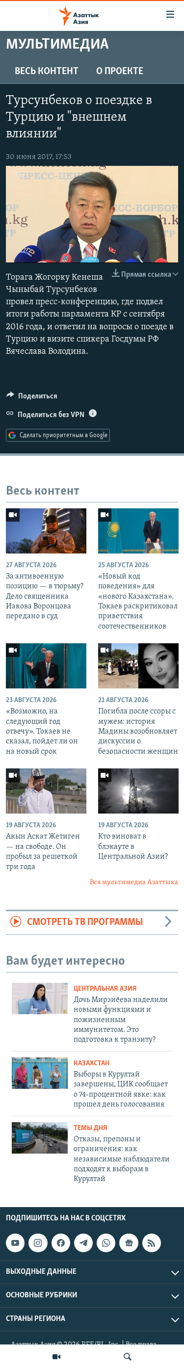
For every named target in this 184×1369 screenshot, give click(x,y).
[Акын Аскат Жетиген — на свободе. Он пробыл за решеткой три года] (46, 791)
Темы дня (90, 1128)
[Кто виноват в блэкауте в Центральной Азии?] (138, 791)
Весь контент (47, 72)
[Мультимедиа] (56, 1356)
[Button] (31, 398)
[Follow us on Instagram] (37, 1243)
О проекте (119, 72)
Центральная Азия (105, 989)
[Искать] (127, 1356)
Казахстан (91, 1063)
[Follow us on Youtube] (15, 1243)
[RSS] (151, 1243)
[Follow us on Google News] (128, 1243)
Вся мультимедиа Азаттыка (134, 882)
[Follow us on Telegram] (83, 1243)
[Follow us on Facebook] (61, 1243)
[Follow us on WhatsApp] (106, 1243)
